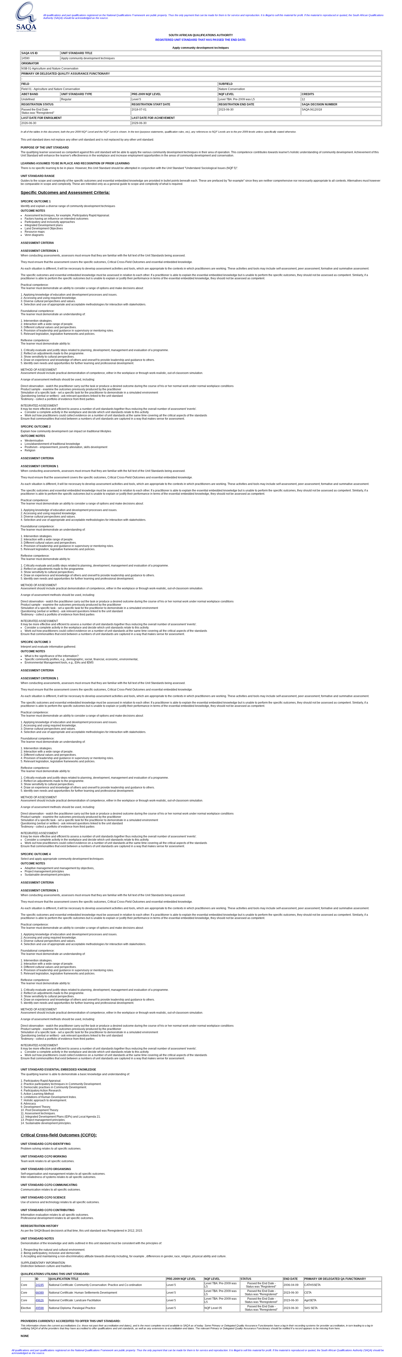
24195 (40, 1285)
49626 (40, 1300)
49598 (40, 1308)
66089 (40, 1292)
